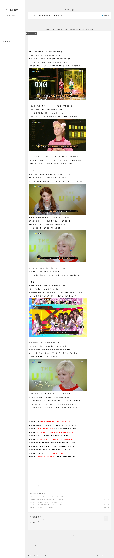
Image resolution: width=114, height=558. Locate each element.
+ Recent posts (32, 545)
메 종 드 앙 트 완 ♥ (12, 10)
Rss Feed (30, 555)
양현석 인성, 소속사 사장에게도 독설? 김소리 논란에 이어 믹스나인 (46, 499)
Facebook (39, 555)
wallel (112, 555)
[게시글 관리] (36, 486)
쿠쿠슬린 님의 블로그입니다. (37, 519)
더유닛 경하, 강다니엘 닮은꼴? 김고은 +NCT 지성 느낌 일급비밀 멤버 (46, 497)
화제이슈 (7, 41)
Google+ (47, 555)
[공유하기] (34, 486)
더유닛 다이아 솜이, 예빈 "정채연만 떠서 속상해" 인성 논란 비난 (46, 15)
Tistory (103, 555)
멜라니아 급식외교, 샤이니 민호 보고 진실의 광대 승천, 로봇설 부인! (46, 507)
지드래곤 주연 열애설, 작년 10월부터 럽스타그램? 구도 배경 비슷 (45, 504)
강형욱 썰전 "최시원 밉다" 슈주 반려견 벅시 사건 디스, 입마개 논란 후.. (46, 502)
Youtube (43, 555)
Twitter (35, 555)
